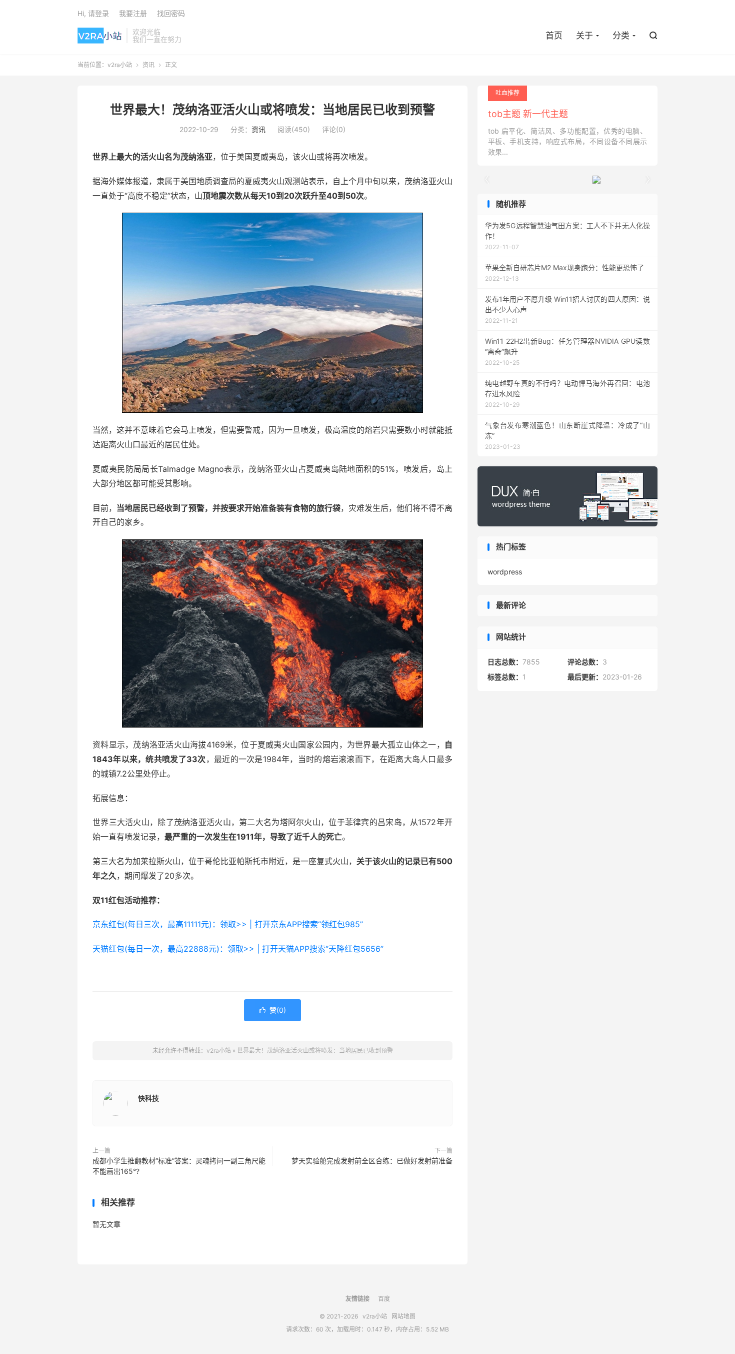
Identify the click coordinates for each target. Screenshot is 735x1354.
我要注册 (133, 13)
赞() (272, 1010)
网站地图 (404, 1316)
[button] (648, 180)
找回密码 (171, 13)
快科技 (148, 1098)
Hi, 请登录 (93, 13)
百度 (384, 1298)
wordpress (505, 571)
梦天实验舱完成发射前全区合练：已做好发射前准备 (372, 1160)
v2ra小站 (100, 36)
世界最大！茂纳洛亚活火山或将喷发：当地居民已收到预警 (272, 109)
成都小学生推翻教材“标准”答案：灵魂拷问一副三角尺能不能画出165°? (179, 1165)
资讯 (148, 65)
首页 (554, 36)
